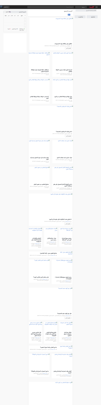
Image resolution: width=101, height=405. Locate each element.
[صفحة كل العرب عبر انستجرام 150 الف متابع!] (25, 7)
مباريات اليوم (22, 30)
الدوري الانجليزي (22, 12)
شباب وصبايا (68, 221)
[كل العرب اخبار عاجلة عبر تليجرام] (19, 7)
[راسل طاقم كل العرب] (16, 7)
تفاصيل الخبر (68, 48)
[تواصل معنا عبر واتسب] (14, 7)
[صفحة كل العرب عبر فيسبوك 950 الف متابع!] (22, 7)
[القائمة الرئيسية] (96, 7)
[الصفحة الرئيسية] (91, 7)
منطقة (83, 7)
